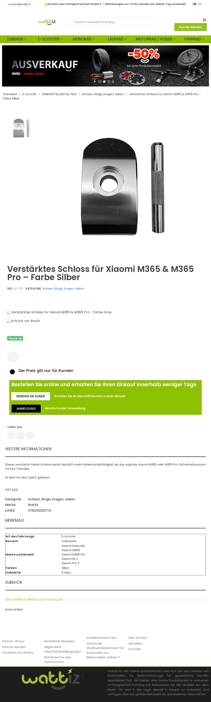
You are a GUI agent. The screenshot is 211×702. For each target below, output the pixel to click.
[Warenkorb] (202, 18)
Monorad (82, 39)
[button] (190, 27)
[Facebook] (11, 435)
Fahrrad (192, 39)
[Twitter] (20, 435)
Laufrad (115, 39)
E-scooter (48, 39)
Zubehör (15, 39)
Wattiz (33, 504)
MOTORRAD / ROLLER (154, 39)
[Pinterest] (30, 435)
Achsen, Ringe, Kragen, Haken (63, 289)
